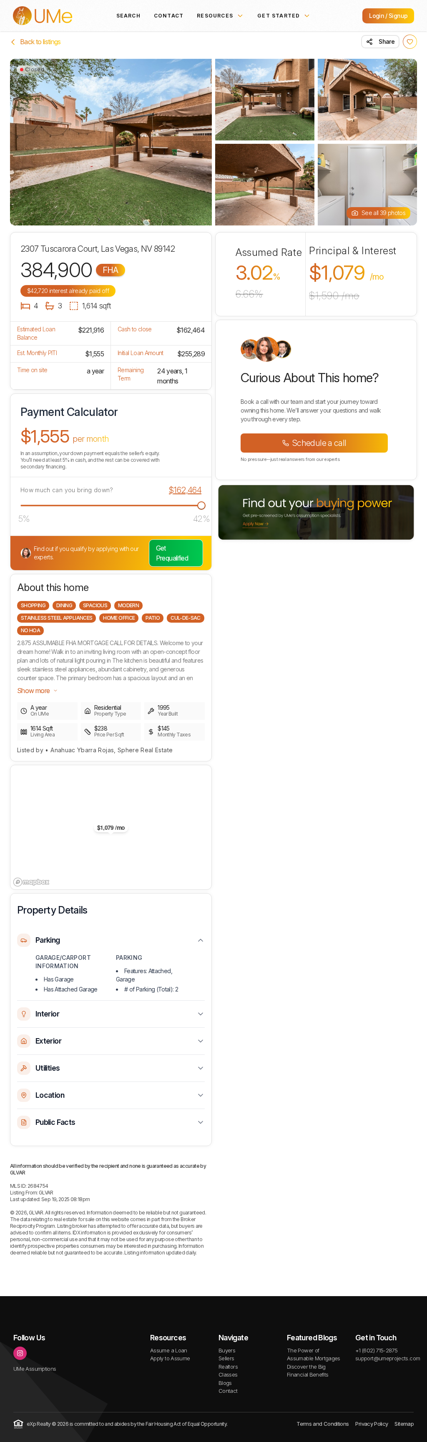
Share (386, 41)
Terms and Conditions (322, 1423)
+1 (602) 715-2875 (376, 1350)
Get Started (278, 16)
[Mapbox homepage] (31, 882)
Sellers (226, 1358)
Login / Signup (388, 15)
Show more (33, 690)
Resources (215, 16)
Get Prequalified (172, 553)
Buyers (227, 1350)
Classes (228, 1374)
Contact (168, 16)
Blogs (225, 1382)
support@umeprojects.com (387, 1358)
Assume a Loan (168, 1350)
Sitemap (404, 1423)
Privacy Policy (371, 1423)
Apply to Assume (170, 1358)
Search (128, 16)
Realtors (228, 1366)
